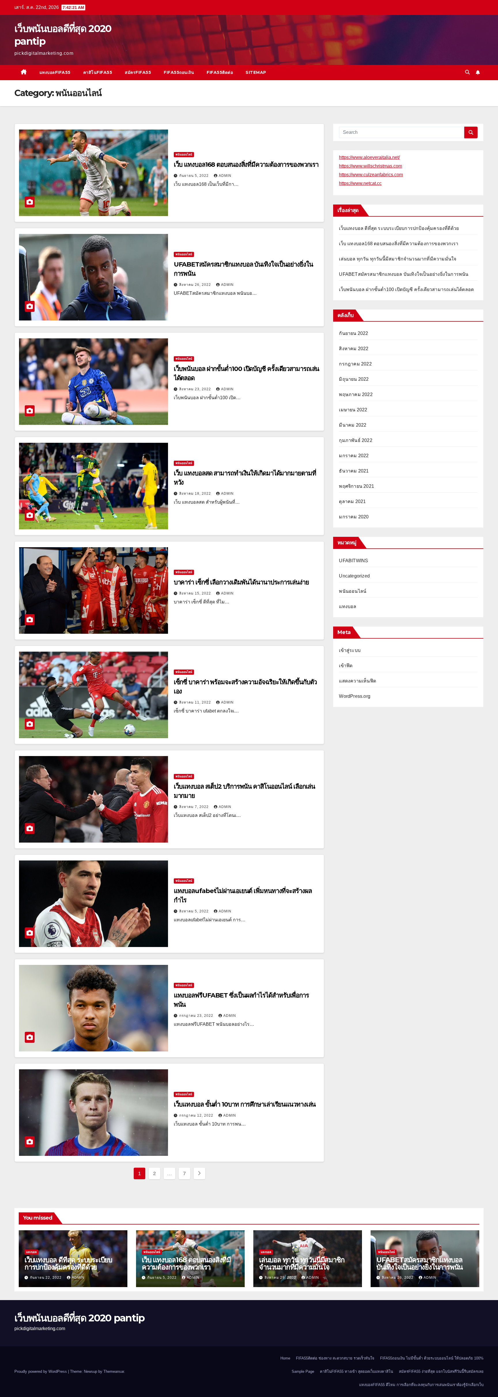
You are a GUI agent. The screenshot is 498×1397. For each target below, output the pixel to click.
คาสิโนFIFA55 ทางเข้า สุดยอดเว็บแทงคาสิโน (356, 1371)
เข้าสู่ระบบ (350, 650)
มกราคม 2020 (354, 516)
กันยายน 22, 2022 (46, 1278)
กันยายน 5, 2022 (194, 176)
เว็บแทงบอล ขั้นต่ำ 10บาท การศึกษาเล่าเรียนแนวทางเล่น (245, 1104)
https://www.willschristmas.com (370, 166)
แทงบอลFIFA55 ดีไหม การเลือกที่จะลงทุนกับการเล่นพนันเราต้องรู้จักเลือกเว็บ (421, 1385)
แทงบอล (347, 606)
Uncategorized (354, 575)
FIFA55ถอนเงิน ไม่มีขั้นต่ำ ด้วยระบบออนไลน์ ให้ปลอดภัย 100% (432, 1358)
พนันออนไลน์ (184, 154)
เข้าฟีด (345, 665)
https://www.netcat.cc (360, 183)
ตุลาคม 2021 (352, 501)
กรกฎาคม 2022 (355, 363)
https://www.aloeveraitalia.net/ (369, 157)
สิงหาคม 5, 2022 (194, 911)
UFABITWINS (353, 560)
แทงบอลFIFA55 (55, 72)
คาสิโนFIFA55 (97, 72)
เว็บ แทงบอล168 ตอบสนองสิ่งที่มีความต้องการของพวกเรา (246, 164)
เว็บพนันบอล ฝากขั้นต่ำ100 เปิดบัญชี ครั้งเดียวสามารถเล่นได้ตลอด (406, 289)
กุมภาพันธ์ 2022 (355, 440)
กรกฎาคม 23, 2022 (196, 1016)
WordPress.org (354, 696)
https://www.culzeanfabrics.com (371, 174)
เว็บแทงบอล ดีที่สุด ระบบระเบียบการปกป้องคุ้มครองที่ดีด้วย (399, 228)
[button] (467, 72)
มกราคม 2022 (354, 455)
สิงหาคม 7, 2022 (194, 807)
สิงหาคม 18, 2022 (195, 494)
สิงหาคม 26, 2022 (195, 285)
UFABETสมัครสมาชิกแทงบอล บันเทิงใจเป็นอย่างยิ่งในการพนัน (403, 274)
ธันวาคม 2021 (354, 470)
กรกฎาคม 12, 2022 (196, 1115)
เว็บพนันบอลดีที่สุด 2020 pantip (79, 1318)
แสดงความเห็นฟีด (357, 680)
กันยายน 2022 (353, 333)
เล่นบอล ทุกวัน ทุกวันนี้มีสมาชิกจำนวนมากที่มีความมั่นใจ (397, 258)
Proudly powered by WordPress (41, 1371)
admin (225, 176)
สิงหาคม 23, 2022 (195, 389)
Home (285, 1358)
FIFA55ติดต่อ (220, 72)
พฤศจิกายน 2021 (356, 486)
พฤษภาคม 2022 (355, 394)
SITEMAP (256, 72)
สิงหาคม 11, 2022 (195, 702)
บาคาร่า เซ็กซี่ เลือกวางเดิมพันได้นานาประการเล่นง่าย (241, 582)
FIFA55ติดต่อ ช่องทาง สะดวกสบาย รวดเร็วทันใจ (335, 1358)
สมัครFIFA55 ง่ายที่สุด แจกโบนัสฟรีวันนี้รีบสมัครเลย (441, 1371)
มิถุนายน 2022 (354, 379)
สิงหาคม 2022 (353, 348)
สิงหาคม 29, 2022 (281, 1278)
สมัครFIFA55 (138, 72)
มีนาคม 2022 (352, 425)
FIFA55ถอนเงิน (179, 72)
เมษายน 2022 (353, 409)
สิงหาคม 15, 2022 (195, 593)
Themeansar (113, 1371)
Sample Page (303, 1371)
